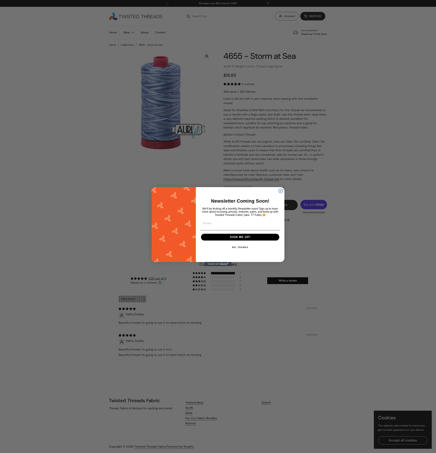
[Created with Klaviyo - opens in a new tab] (218, 264)
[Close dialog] (281, 191)
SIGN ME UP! (240, 237)
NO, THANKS (240, 247)
